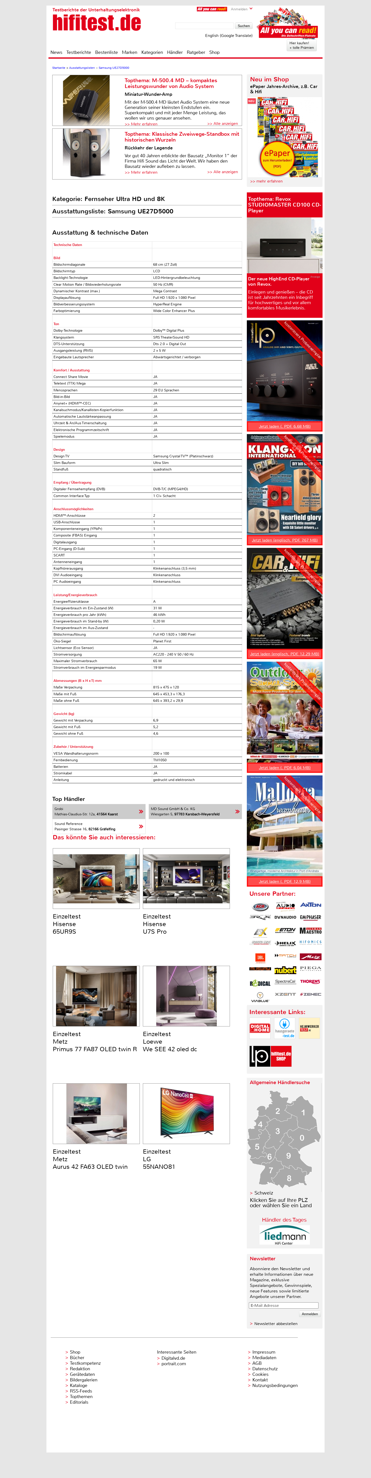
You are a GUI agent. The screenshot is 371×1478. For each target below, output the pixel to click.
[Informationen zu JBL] (260, 958)
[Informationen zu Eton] (285, 933)
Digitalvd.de (173, 1358)
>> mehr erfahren (266, 181)
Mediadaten (264, 1358)
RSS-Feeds (81, 1391)
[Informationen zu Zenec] (311, 997)
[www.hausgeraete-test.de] (284, 1043)
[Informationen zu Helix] (285, 945)
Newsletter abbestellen (276, 1323)
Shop (214, 52)
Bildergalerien (83, 1380)
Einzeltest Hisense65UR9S (67, 924)
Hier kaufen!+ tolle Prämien (301, 45)
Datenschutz (265, 1369)
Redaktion (80, 1369)
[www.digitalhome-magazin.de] (260, 1043)
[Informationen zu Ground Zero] (260, 945)
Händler (175, 52)
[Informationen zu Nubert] (285, 971)
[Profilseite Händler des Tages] (284, 1243)
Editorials (79, 1402)
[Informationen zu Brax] (260, 920)
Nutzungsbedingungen (275, 1385)
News (56, 52)
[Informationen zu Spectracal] (285, 984)
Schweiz (263, 1193)
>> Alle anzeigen (222, 123)
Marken (129, 52)
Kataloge (78, 1385)
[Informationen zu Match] (285, 958)
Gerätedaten (82, 1374)
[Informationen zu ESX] (260, 933)
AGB (257, 1363)
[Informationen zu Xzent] (285, 997)
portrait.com (174, 1364)
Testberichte (78, 52)
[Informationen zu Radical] (260, 984)
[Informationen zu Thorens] (311, 984)
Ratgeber (196, 52)
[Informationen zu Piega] (311, 971)
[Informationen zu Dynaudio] (285, 920)
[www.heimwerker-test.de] (309, 1043)
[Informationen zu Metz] (311, 958)
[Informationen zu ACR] (260, 907)
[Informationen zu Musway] (260, 971)
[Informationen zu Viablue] (260, 997)
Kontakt (260, 1380)
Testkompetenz (85, 1363)
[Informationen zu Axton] (311, 907)
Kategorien (152, 52)
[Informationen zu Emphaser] (311, 920)
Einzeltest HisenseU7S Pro (157, 924)
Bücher (77, 1358)
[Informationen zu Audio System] (285, 907)
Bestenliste (106, 52)
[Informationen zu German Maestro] (311, 933)
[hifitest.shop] (281, 1071)
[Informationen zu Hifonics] (311, 945)
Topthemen (81, 1397)
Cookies (260, 1374)
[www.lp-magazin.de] (260, 1071)
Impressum (263, 1352)
